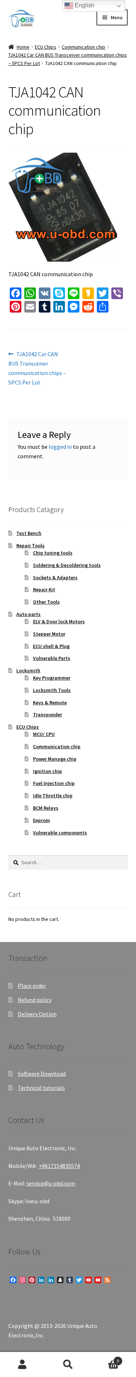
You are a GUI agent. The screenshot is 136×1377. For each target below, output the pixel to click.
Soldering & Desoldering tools (67, 565)
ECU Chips (45, 47)
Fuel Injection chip (54, 783)
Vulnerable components (60, 832)
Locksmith (28, 670)
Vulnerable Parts (51, 658)
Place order (32, 985)
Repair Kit (44, 589)
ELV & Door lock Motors (59, 621)
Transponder (47, 714)
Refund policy (34, 999)
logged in (60, 446)
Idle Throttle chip (53, 795)
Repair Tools (30, 545)
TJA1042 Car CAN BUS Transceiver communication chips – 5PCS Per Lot (37, 368)
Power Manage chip (55, 759)
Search (68, 1364)
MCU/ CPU (44, 734)
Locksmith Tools (52, 690)
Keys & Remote (50, 702)
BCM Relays (45, 808)
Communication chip (83, 47)
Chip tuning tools (53, 552)
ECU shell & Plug (51, 646)
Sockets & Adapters (55, 577)
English (83, 5)
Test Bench (28, 533)
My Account (22, 1364)
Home (23, 47)
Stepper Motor (49, 634)
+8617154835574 (59, 1165)
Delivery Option (37, 1014)
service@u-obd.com (50, 1183)
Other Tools (46, 602)
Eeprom (41, 820)
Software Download (42, 1073)
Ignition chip (47, 771)
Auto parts (28, 614)
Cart (105, 1358)
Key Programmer (51, 678)
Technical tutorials (41, 1087)
